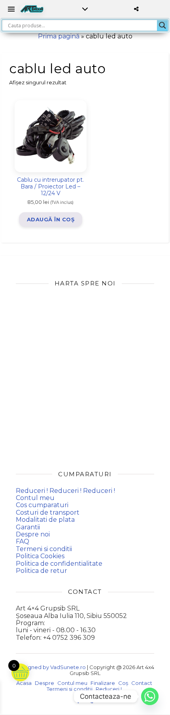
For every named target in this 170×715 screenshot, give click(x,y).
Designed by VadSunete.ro (51, 667)
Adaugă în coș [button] (51, 219)
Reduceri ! (109, 689)
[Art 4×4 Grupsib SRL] (31, 9)
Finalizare (103, 683)
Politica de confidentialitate (59, 563)
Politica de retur (41, 570)
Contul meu (35, 498)
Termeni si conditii (44, 549)
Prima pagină (58, 36)
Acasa (24, 683)
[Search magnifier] (162, 25)
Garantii (28, 527)
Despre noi (33, 534)
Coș (123, 683)
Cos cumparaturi (42, 505)
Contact (141, 683)
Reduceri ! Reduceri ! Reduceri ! (65, 490)
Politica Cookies (40, 556)
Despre (44, 683)
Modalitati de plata (45, 519)
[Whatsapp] (150, 696)
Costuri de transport (47, 512)
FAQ (22, 541)
